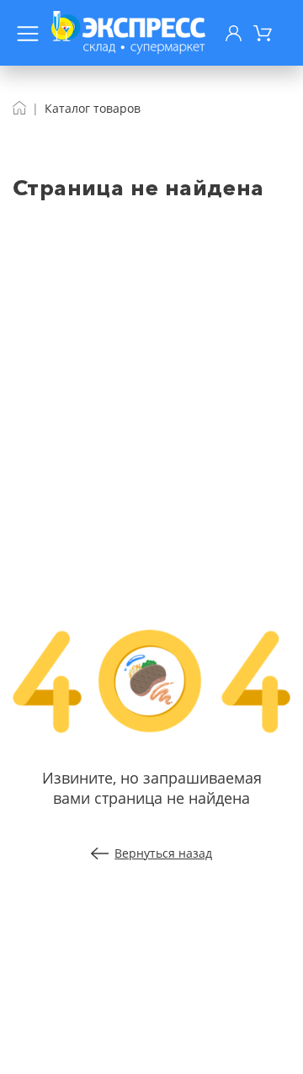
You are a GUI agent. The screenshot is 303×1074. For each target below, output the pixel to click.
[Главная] (19, 108)
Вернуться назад (163, 853)
